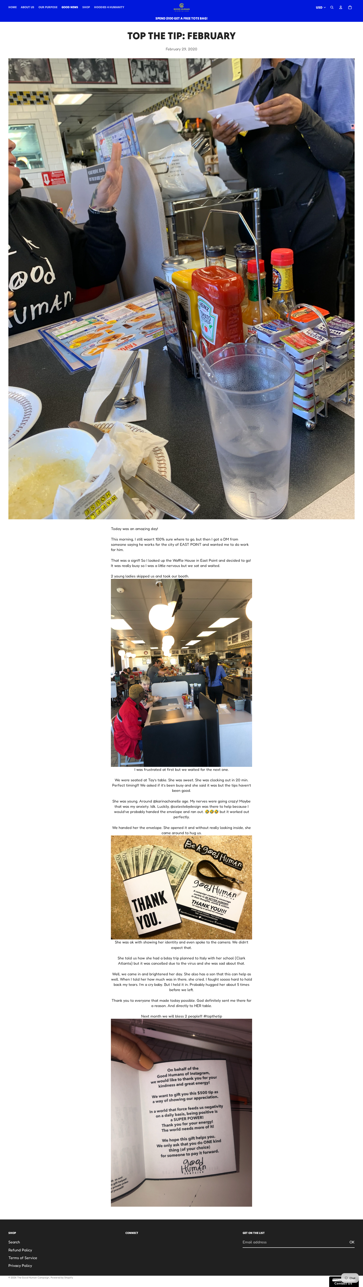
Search (14, 1242)
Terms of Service (22, 1257)
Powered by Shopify (62, 1277)
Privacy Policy (20, 1265)
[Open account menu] (340, 7)
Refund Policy (20, 1250)
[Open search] (332, 7)
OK (352, 1242)
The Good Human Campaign (33, 1277)
